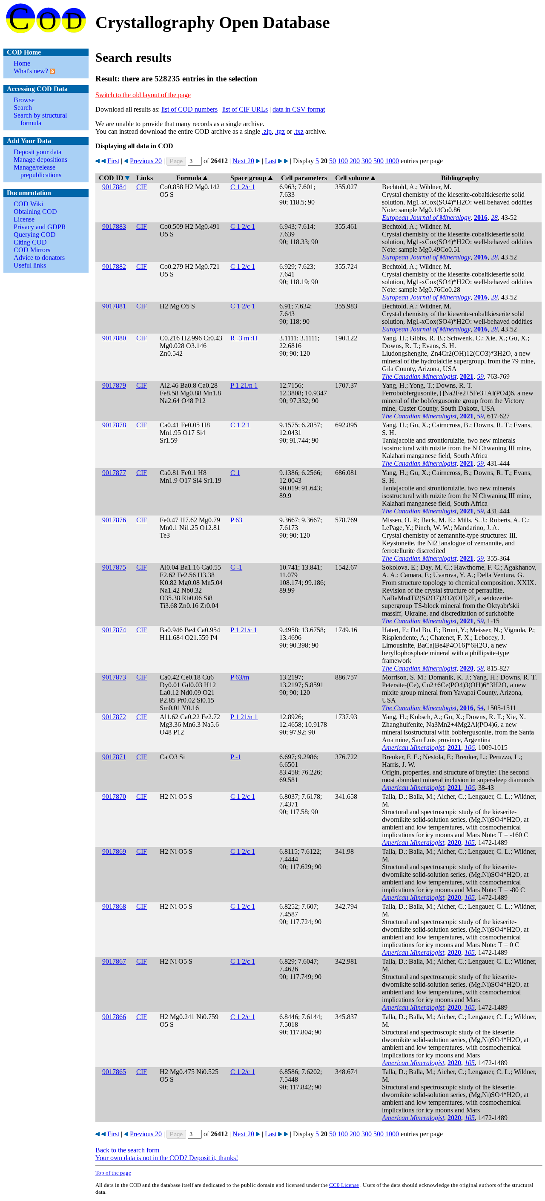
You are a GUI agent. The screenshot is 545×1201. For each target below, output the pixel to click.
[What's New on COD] (51, 71)
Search (23, 107)
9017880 (114, 338)
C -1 (236, 567)
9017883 (114, 226)
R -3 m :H (244, 338)
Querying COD (35, 234)
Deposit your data (37, 152)
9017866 (114, 1016)
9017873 (114, 677)
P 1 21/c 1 (243, 630)
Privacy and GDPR (40, 226)
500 (378, 160)
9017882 (114, 266)
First (113, 160)
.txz (299, 131)
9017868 (114, 906)
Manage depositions (40, 159)
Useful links (30, 265)
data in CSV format (298, 109)
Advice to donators (39, 257)
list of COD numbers (189, 109)
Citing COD (30, 242)
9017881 (114, 306)
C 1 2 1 (240, 425)
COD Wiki (28, 203)
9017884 (114, 186)
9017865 (114, 1071)
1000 (392, 160)
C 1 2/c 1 (242, 186)
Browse (24, 100)
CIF (141, 186)
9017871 (114, 756)
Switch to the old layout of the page (143, 94)
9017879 (114, 385)
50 (332, 160)
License (24, 219)
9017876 (114, 520)
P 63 (236, 520)
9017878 (114, 425)
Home (22, 63)
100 (343, 160)
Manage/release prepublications (37, 171)
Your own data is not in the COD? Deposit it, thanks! (166, 1157)
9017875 (114, 567)
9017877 (114, 472)
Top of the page (113, 1172)
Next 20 (243, 160)
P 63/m (239, 677)
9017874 (114, 630)
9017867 (114, 961)
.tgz (280, 131)
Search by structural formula (40, 119)
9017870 (114, 796)
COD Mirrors (32, 249)
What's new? (31, 71)
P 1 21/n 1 (244, 385)
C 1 (235, 472)
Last (270, 160)
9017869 (114, 851)
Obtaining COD (35, 211)
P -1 (235, 756)
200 (355, 160)
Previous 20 (146, 160)
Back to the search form (127, 1150)
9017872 (114, 716)
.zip (267, 131)
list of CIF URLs (245, 109)
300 (366, 160)
